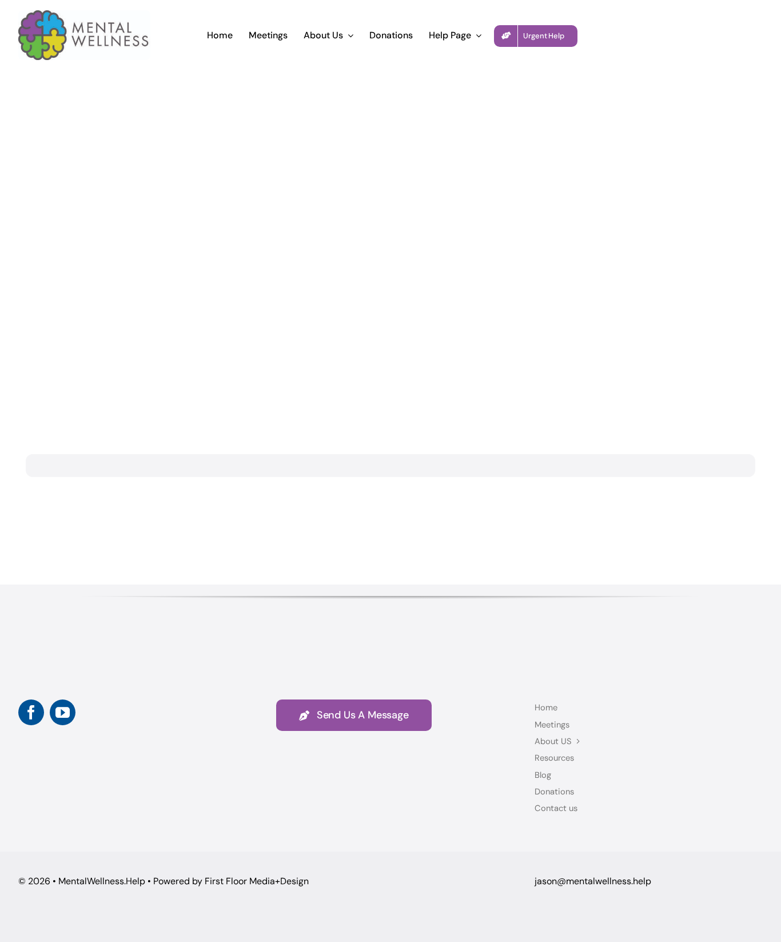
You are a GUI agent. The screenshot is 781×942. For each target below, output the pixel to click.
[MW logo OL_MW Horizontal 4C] (84, 16)
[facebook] (31, 712)
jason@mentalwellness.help (593, 881)
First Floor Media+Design (257, 881)
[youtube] (62, 712)
